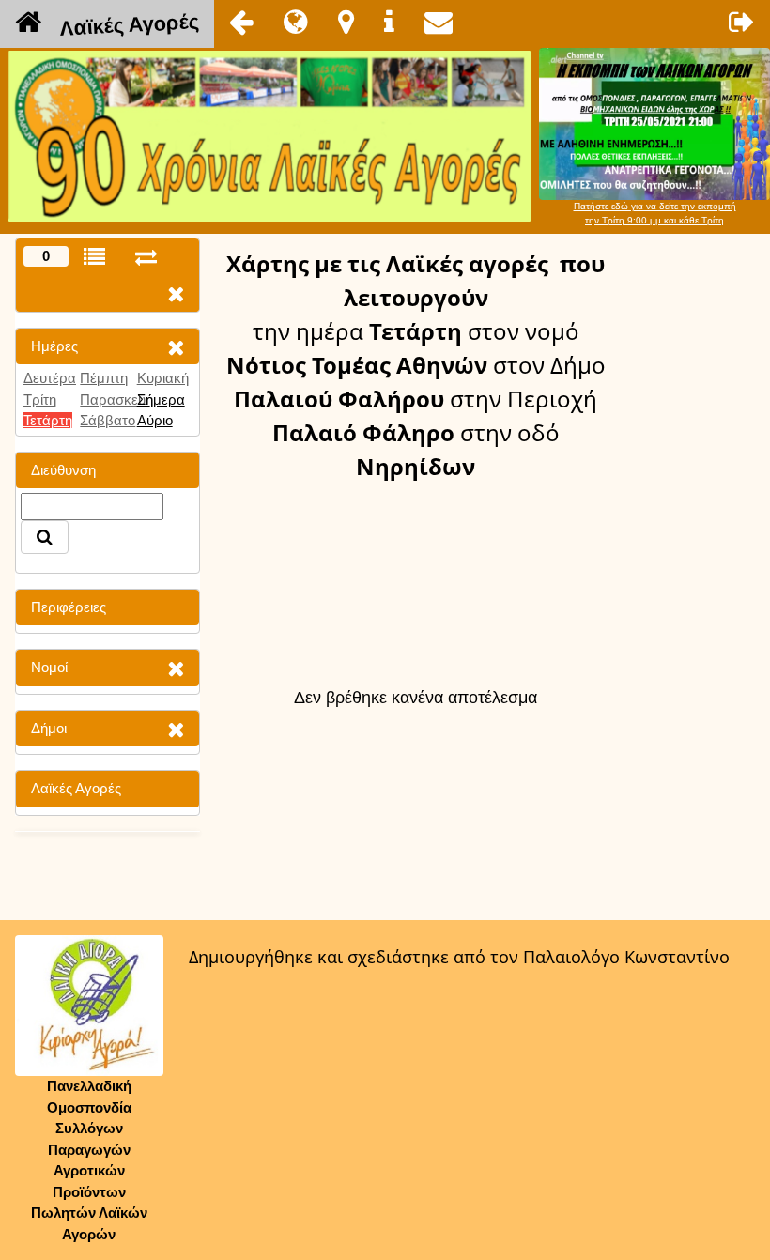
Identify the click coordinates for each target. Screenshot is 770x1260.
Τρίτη (39, 399)
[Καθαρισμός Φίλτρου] (175, 347)
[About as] (389, 21)
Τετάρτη (47, 420)
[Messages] (438, 21)
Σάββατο (107, 420)
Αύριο (155, 420)
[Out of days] (146, 256)
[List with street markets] (94, 256)
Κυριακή (163, 378)
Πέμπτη (104, 378)
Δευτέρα (49, 378)
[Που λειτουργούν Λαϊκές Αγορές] (346, 21)
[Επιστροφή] (241, 21)
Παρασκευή (116, 399)
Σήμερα (161, 399)
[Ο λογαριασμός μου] (742, 21)
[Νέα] (296, 21)
